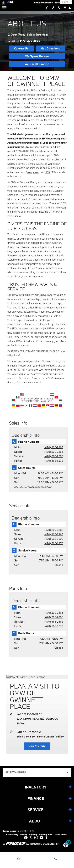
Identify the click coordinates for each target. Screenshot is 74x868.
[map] (46, 837)
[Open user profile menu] (71, 7)
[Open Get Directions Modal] (65, 7)
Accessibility (12, 834)
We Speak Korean (37, 56)
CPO (47, 172)
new (29, 172)
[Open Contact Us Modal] (55, 859)
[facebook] (26, 837)
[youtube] (41, 837)
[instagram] (36, 837)
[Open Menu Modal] (4, 7)
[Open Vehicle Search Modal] (47, 7)
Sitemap (33, 834)
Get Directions (50, 48)
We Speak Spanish (37, 64)
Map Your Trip (37, 746)
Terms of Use (60, 834)
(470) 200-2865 (30, 40)
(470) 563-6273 (53, 461)
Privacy (23, 834)
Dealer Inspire (9, 831)
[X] (31, 837)
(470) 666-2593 (53, 456)
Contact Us (21, 48)
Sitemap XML (45, 834)
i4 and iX (45, 168)
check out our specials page (39, 337)
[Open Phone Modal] (59, 7)
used (36, 172)
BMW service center (23, 328)
